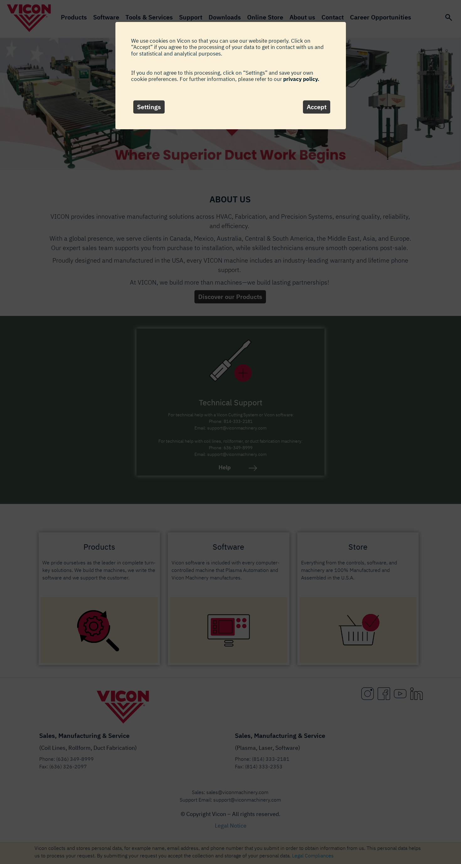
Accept (316, 107)
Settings (149, 107)
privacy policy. (301, 79)
